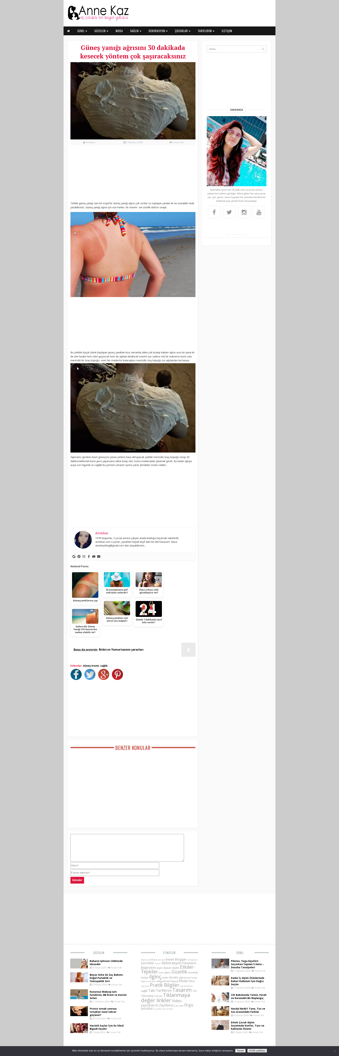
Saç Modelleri (186, 986)
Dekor (158, 963)
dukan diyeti (171, 968)
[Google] (74, 556)
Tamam (240, 1050)
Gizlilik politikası (257, 1050)
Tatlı (194, 990)
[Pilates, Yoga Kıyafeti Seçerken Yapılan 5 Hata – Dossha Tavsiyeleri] (220, 967)
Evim (161, 972)
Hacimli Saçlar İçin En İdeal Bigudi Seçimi (107, 1027)
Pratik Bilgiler (164, 985)
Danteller (147, 963)
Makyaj (174, 981)
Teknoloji (147, 996)
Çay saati (178, 1005)
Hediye (144, 977)
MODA (119, 31)
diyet (160, 968)
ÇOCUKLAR (182, 31)
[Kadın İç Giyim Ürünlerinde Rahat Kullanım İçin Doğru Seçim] (220, 984)
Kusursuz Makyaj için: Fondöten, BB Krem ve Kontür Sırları (108, 995)
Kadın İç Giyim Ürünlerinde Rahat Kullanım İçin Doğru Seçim (247, 981)
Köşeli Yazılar (191, 977)
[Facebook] (88, 556)
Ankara (153, 959)
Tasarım (182, 989)
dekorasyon (172, 962)
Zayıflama (166, 1005)
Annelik (161, 959)
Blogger (181, 959)
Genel (240, 953)
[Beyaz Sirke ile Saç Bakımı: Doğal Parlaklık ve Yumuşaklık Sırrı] (79, 981)
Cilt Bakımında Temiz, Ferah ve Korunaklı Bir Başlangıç (248, 996)
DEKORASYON (157, 31)
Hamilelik (193, 972)
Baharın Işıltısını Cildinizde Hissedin (106, 962)
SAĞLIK (135, 31)
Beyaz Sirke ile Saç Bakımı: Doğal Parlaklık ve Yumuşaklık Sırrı (106, 978)
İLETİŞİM (227, 31)
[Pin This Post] (118, 679)
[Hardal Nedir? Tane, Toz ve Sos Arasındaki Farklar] (220, 1015)
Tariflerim (164, 990)
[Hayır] (334, 1051)
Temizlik (158, 996)
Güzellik (99, 953)
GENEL (81, 31)
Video (177, 1000)
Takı (151, 990)
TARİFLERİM (205, 31)
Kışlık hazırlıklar (148, 981)
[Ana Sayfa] (98, 20)
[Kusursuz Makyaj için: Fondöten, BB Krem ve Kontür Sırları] (79, 998)
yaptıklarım (149, 1005)
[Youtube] (93, 556)
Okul (191, 981)
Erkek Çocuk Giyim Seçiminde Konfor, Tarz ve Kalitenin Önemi (247, 1025)
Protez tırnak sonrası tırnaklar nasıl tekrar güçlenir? (103, 1012)
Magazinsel (163, 981)
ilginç (155, 976)
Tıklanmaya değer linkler (165, 997)
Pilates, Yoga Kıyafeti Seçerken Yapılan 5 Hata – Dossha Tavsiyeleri (247, 964)
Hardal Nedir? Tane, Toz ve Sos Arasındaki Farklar (248, 1010)
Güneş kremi (91, 665)
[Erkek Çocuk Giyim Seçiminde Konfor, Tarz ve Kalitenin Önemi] (220, 1029)
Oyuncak (145, 986)
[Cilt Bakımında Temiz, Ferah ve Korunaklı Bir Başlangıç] (220, 1001)
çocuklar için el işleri (163, 1008)
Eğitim (167, 972)
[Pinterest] (79, 556)
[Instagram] (83, 556)
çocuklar (147, 1008)
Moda (183, 981)
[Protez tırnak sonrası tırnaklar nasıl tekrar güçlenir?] (79, 1015)
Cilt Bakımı (193, 959)
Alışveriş (145, 959)
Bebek (170, 959)
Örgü (188, 1004)
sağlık (104, 665)
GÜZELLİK (100, 31)
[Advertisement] (132, 175)
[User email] (98, 556)
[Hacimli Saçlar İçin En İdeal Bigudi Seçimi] (79, 1032)
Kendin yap (176, 977)
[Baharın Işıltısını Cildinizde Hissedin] (79, 967)
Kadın (165, 977)
